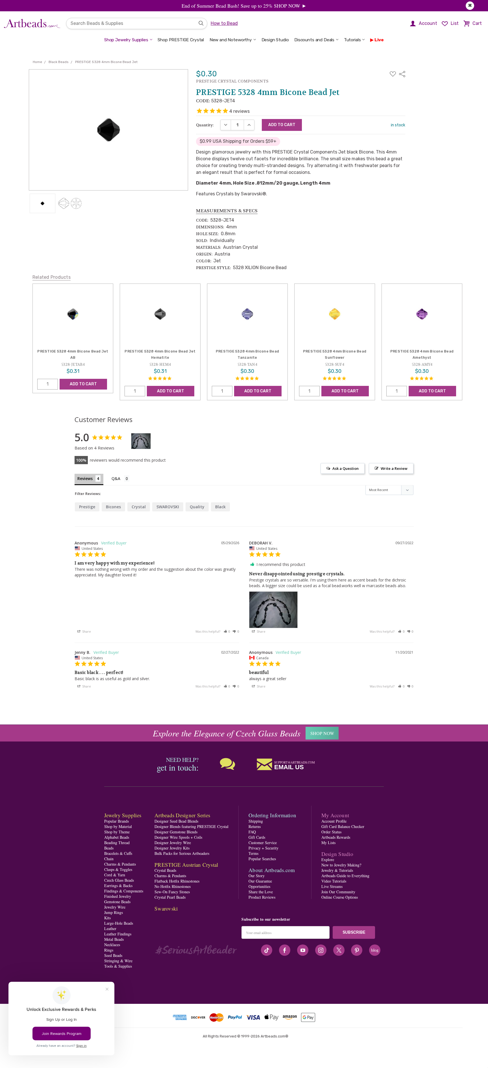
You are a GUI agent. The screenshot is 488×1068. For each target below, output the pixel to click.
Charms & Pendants (120, 864)
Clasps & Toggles (118, 869)
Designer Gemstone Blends (175, 831)
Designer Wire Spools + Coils (178, 837)
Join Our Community (338, 891)
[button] (227, 631)
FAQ (252, 831)
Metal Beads (114, 939)
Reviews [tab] (85, 478)
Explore (327, 859)
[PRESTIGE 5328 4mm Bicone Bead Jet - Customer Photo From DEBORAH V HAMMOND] (141, 441)
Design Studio (275, 39)
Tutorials (352, 39)
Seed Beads (113, 955)
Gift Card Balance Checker (342, 826)
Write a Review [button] (394, 468)
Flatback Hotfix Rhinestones (176, 881)
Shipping (256, 821)
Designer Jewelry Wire (172, 842)
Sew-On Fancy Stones (172, 891)
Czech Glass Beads (119, 880)
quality (197, 506)
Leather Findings (117, 934)
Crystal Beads (165, 870)
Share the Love (261, 891)
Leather (110, 928)
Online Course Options (339, 897)
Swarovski (166, 908)
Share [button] (86, 631)
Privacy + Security (263, 848)
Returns (255, 826)
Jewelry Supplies (122, 815)
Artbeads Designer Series (182, 815)
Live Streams (332, 886)
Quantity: (205, 124)
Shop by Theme (117, 831)
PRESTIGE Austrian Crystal (186, 864)
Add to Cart (83, 384)
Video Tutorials (333, 881)
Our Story (257, 875)
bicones (113, 506)
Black (220, 506)
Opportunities (259, 886)
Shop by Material (118, 826)
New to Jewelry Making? (341, 865)
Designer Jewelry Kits (171, 848)
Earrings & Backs (118, 885)
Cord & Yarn (114, 874)
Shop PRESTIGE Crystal (181, 39)
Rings (108, 950)
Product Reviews (262, 897)
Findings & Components (123, 891)
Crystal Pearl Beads (170, 897)
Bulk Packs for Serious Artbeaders (181, 853)
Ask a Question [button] (345, 468)
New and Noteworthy (231, 39)
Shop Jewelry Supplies (126, 39)
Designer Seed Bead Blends (176, 821)
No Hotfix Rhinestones (172, 886)
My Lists (328, 842)
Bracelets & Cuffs (118, 853)
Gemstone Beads (117, 901)
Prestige (87, 506)
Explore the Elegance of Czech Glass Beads (226, 733)
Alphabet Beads (116, 837)
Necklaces (112, 944)
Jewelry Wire (114, 907)
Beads (109, 848)
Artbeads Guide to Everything (345, 875)
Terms (253, 853)
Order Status (331, 831)
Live (379, 39)
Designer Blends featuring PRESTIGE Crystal (191, 826)
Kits (107, 917)
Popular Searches (262, 858)
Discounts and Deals (314, 39)
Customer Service (263, 842)
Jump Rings (113, 912)
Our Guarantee (260, 881)
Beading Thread (117, 842)
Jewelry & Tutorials (337, 870)
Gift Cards (257, 837)
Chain (109, 858)
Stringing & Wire (118, 960)
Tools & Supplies (118, 966)
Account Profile (334, 821)
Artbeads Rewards (335, 837)
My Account (335, 815)
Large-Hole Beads (118, 923)
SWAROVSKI (167, 506)
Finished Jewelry (117, 896)
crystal (139, 506)
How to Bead (224, 23)
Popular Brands (116, 821)
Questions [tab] (120, 479)
